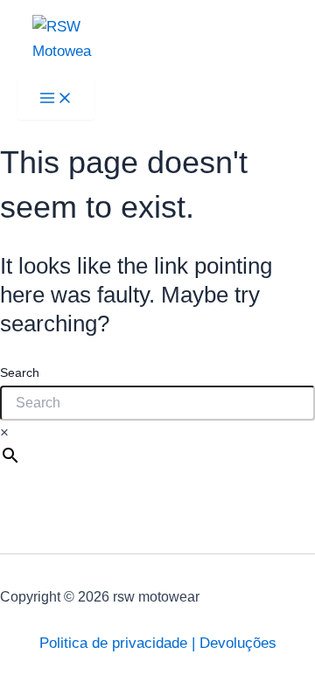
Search (19, 372)
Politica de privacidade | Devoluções (157, 643)
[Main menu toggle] (56, 99)
